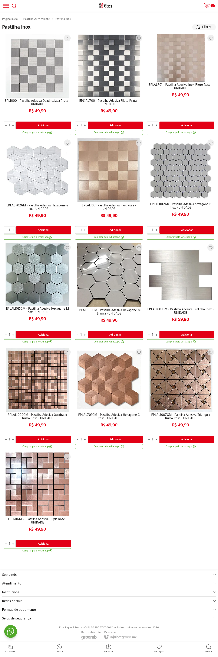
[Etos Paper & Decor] (105, 6)
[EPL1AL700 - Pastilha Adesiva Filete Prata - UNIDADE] (109, 84)
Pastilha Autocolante (36, 19)
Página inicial (10, 19)
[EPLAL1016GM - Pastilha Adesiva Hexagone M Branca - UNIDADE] (109, 294)
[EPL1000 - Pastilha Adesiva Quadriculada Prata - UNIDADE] (37, 84)
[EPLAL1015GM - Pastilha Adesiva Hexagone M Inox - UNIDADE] (37, 294)
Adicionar (43, 125)
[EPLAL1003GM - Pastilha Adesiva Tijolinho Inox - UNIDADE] (181, 294)
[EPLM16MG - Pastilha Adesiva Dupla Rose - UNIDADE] (37, 503)
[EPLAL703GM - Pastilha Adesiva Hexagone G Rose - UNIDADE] (109, 398)
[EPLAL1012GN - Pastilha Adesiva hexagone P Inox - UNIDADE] (181, 189)
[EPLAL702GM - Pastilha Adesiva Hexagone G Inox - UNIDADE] (37, 189)
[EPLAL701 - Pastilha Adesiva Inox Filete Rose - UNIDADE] (181, 84)
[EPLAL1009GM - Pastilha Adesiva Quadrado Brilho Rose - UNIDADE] (37, 398)
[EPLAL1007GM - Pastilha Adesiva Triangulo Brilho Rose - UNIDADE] (181, 398)
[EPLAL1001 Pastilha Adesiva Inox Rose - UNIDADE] (109, 189)
